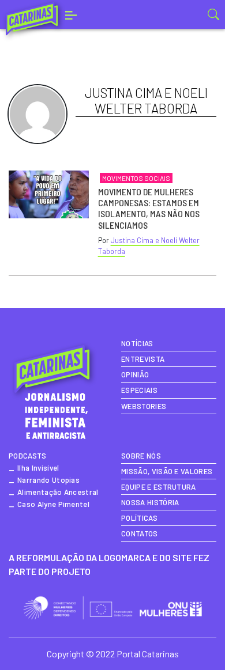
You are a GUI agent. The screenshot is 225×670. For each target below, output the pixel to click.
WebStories (143, 406)
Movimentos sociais (136, 178)
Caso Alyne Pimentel (53, 504)
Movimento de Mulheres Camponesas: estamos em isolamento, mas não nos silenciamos (149, 208)
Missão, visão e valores (166, 471)
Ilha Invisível (38, 467)
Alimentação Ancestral (58, 492)
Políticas (139, 518)
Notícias (137, 343)
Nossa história (150, 502)
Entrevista (142, 359)
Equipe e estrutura (158, 486)
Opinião (135, 374)
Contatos (139, 533)
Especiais (139, 390)
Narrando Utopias (48, 479)
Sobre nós (141, 455)
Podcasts (28, 455)
